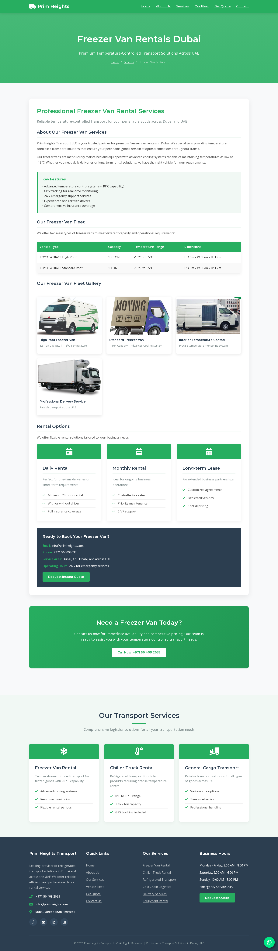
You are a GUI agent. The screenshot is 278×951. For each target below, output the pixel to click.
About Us (163, 6)
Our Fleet (202, 6)
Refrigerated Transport (159, 879)
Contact (242, 6)
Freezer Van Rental (156, 865)
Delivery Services (155, 894)
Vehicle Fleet (95, 887)
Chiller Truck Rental (157, 872)
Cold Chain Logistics (157, 887)
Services (182, 6)
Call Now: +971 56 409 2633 (139, 652)
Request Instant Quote (66, 577)
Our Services (95, 879)
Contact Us (94, 901)
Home (145, 6)
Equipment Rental (155, 901)
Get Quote (222, 6)
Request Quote (217, 898)
